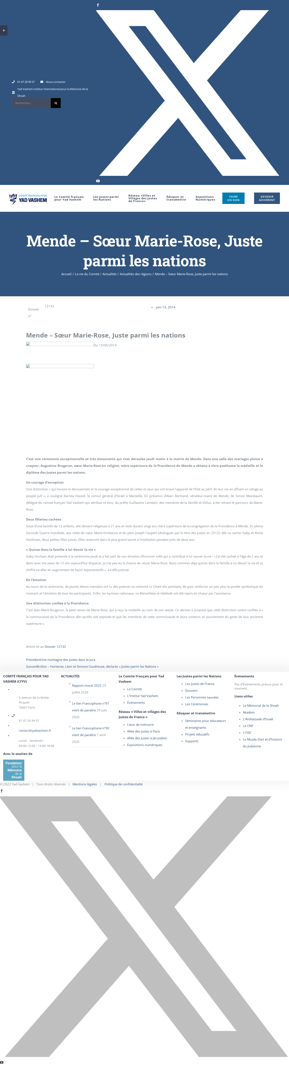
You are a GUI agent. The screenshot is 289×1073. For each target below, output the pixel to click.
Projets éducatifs (197, 734)
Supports (191, 741)
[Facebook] (98, 5)
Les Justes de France (199, 684)
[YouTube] (98, 181)
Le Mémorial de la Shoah (261, 705)
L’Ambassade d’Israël (258, 719)
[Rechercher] (36, 103)
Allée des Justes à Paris (143, 731)
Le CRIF (248, 726)
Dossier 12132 (55, 646)
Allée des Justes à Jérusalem (147, 738)
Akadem (249, 712)
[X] (188, 93)
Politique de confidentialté (124, 784)
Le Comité (134, 689)
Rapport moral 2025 (87, 685)
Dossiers (191, 690)
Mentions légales (85, 784)
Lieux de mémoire (140, 724)
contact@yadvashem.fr (35, 731)
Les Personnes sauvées (202, 697)
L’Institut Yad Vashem (142, 696)
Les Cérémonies (196, 704)
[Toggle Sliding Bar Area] (3, 30)
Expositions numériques (144, 745)
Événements (136, 702)
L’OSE (247, 732)
